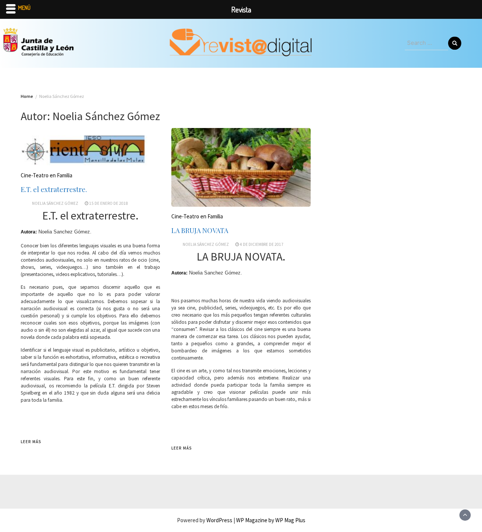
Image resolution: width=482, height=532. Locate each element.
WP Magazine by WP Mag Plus (270, 520)
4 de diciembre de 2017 (262, 244)
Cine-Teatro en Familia (46, 175)
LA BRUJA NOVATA (199, 230)
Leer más (31, 441)
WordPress (219, 520)
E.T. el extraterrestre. (54, 189)
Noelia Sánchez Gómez (55, 203)
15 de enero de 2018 (108, 203)
